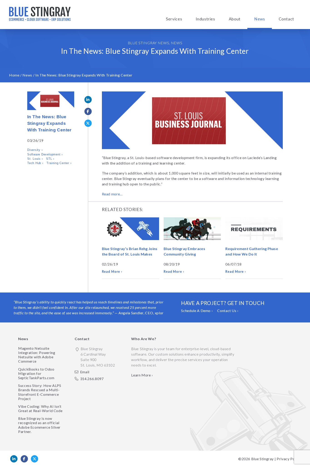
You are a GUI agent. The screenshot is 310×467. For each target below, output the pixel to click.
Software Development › (45, 154)
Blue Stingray (262, 459)
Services (174, 19)
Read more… (112, 194)
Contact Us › (228, 310)
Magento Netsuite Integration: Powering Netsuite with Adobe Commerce (36, 355)
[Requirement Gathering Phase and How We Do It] (254, 229)
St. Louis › (35, 158)
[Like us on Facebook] (24, 458)
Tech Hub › (35, 163)
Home (14, 75)
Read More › (112, 271)
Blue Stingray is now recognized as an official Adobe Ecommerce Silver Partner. (39, 425)
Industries (205, 19)
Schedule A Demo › (197, 310)
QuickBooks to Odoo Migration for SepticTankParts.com (36, 373)
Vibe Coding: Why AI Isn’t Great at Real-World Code (40, 408)
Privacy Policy (289, 459)
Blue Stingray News (148, 43)
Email (84, 372)
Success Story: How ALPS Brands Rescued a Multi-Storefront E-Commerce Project (39, 392)
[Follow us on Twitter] (34, 458)
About (235, 19)
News (259, 19)
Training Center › (59, 163)
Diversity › (34, 150)
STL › (50, 158)
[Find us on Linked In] (13, 458)
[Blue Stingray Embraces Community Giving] (192, 229)
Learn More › (142, 375)
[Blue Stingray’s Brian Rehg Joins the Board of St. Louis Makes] (130, 229)
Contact (286, 19)
